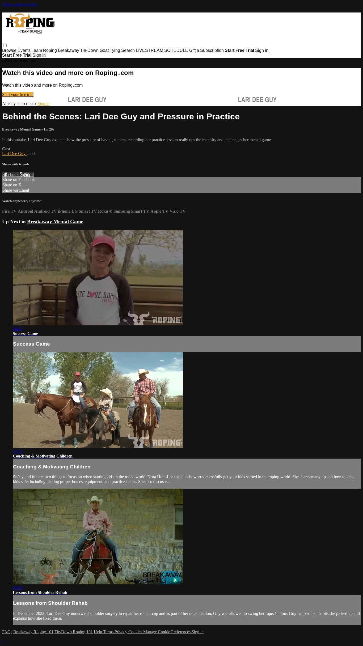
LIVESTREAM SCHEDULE (162, 50)
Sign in (261, 50)
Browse (10, 50)
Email (29, 174)
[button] (5, 45)
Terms (109, 632)
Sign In (39, 55)
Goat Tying (110, 50)
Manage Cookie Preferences (167, 632)
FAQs (7, 632)
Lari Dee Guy (14, 153)
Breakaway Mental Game (21, 129)
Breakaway (69, 50)
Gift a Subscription (206, 50)
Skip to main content (19, 4)
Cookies (135, 632)
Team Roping (45, 50)
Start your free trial (17, 94)
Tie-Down (90, 50)
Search (128, 50)
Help (98, 632)
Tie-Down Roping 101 (73, 632)
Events (25, 50)
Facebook (11, 174)
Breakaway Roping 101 (33, 632)
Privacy (121, 632)
